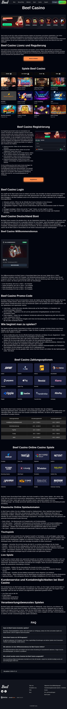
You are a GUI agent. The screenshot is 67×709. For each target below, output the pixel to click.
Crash (40, 73)
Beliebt (7, 73)
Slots (57, 73)
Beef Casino (47, 694)
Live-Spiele (24, 73)
